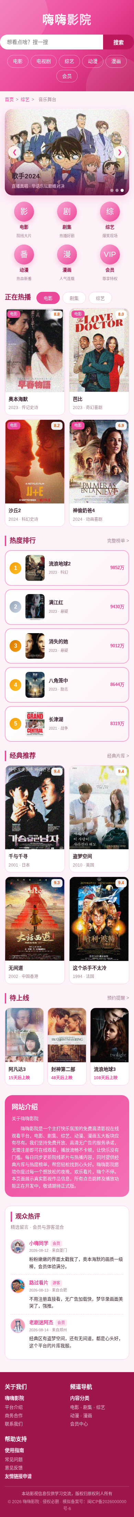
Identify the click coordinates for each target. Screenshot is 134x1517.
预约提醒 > (118, 997)
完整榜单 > (118, 540)
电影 (18, 61)
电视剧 (43, 61)
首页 (9, 99)
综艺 (69, 61)
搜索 (118, 42)
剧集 (74, 298)
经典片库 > (118, 755)
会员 (67, 76)
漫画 (116, 61)
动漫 (93, 61)
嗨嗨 (67, 19)
